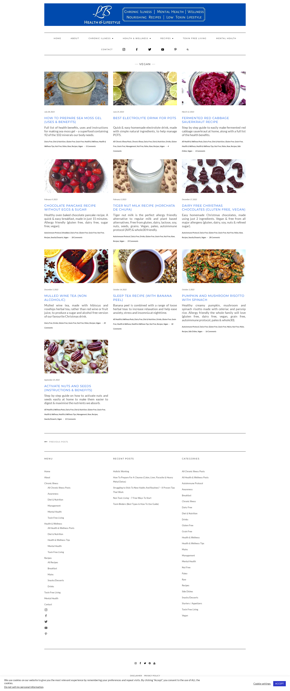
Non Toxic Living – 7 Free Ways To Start (132, 498)
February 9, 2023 (50, 199)
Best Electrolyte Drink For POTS (144, 118)
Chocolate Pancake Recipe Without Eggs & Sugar (70, 207)
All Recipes (53, 562)
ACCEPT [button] (279, 683)
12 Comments (70, 419)
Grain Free (80, 141)
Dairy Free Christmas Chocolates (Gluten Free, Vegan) (214, 207)
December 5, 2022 (51, 289)
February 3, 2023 (119, 199)
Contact (107, 49)
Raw (69, 146)
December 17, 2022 (189, 199)
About (75, 38)
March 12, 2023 (188, 112)
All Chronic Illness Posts (122, 141)
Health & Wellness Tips (205, 146)
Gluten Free (70, 141)
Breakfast (66, 233)
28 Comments (214, 237)
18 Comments (76, 237)
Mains (229, 327)
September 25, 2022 (52, 380)
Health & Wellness (136, 38)
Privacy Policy (152, 675)
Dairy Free (48, 141)
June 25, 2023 (118, 112)
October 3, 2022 (188, 289)
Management (131, 146)
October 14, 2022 (120, 289)
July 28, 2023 (49, 112)
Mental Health (226, 38)
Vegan (80, 146)
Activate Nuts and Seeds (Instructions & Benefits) (68, 388)
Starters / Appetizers (192, 603)
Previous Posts (58, 442)
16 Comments (210, 331)
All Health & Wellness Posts (192, 141)
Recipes (166, 38)
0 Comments (91, 146)
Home (57, 38)
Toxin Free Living (195, 38)
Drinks (168, 141)
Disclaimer (136, 675)
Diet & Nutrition (59, 141)
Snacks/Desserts (57, 237)
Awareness (53, 493)
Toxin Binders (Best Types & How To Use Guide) (136, 504)
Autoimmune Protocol (53, 233)
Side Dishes (192, 331)
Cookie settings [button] (262, 683)
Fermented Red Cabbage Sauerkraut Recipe (205, 120)
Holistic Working (121, 471)
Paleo (64, 146)
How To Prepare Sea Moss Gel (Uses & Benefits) (73, 120)
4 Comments (200, 151)
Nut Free (58, 146)
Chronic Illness (100, 38)
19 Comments (132, 241)
